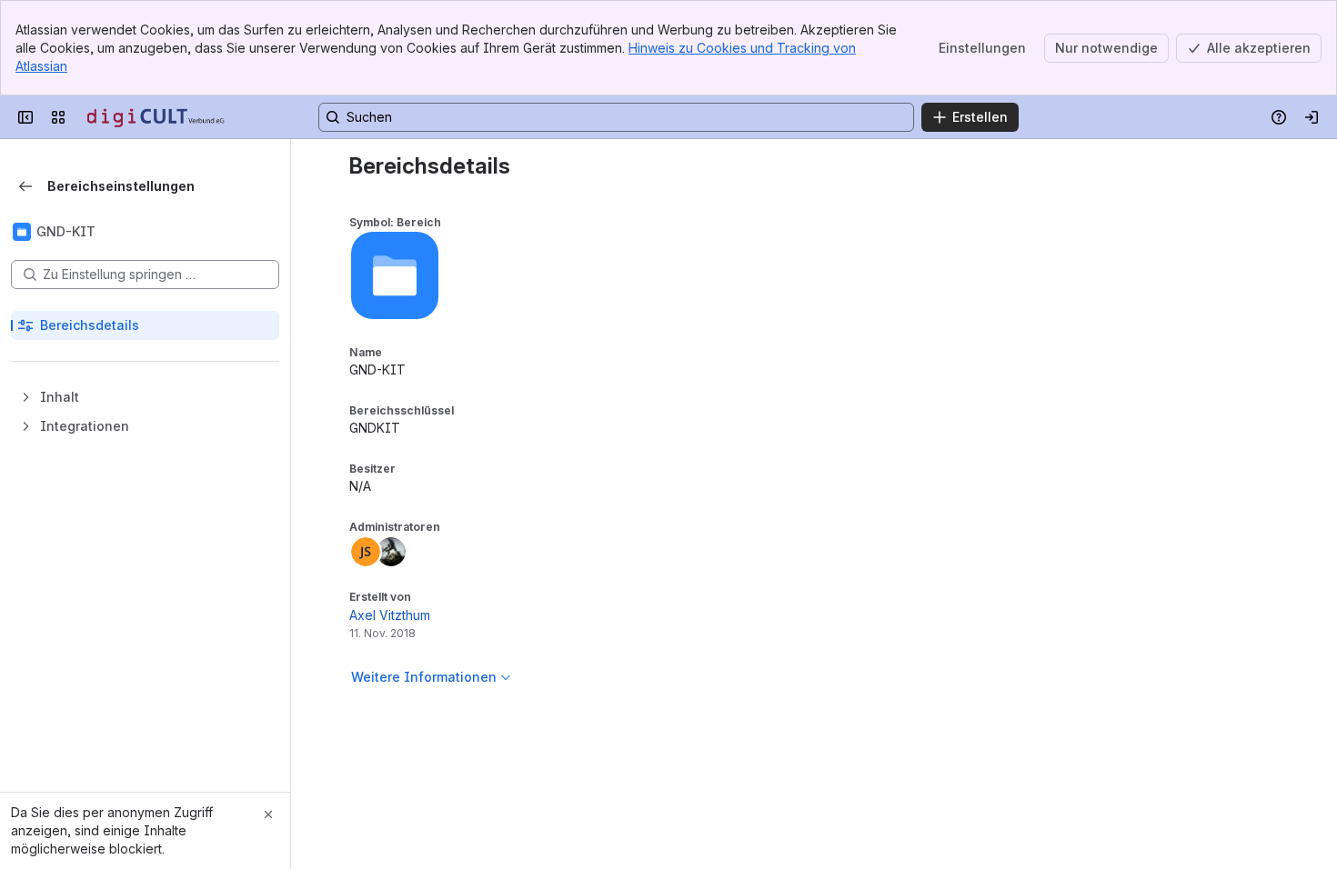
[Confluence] (156, 117)
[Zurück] (25, 186)
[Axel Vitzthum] (391, 551)
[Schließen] (268, 814)
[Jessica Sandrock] (365, 551)
